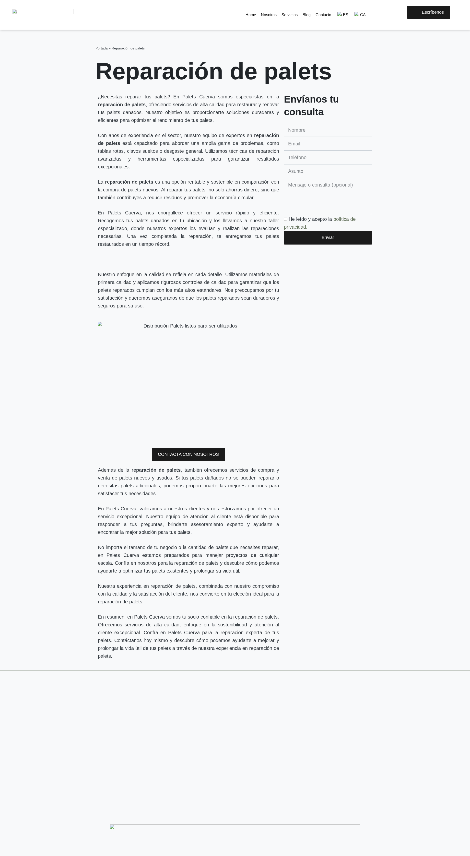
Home (251, 15)
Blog (307, 15)
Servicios (290, 15)
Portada (101, 48)
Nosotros (269, 15)
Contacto (323, 15)
